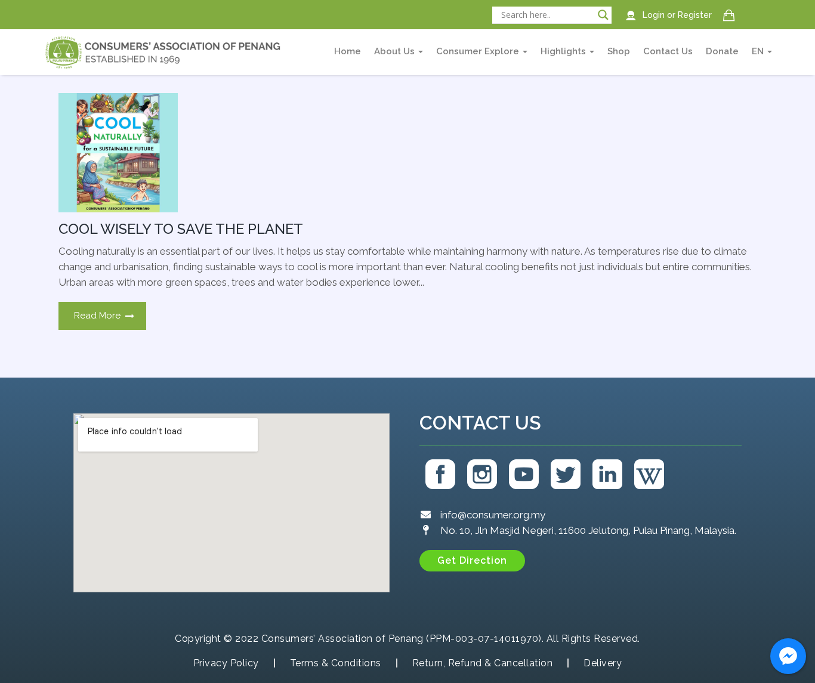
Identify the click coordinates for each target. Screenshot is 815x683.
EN (759, 51)
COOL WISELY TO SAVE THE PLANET (180, 228)
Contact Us (668, 51)
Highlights (564, 51)
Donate (722, 51)
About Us (395, 51)
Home (347, 51)
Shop (618, 51)
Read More (97, 315)
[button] (472, 560)
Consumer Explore (478, 51)
